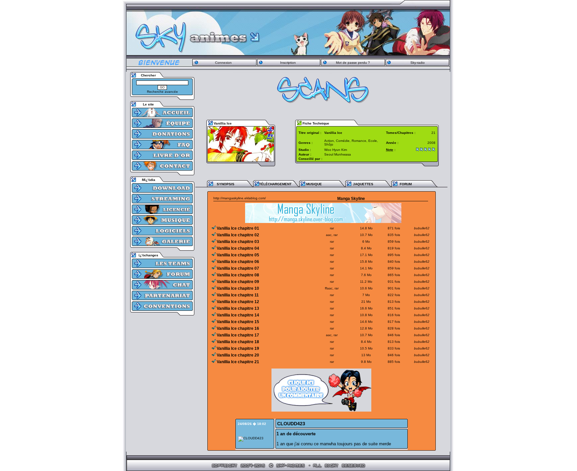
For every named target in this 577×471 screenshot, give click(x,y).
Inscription (288, 62)
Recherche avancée (162, 91)
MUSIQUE (314, 184)
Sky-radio (417, 62)
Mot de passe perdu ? (353, 62)
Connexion (223, 62)
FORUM (406, 184)
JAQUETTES (363, 184)
